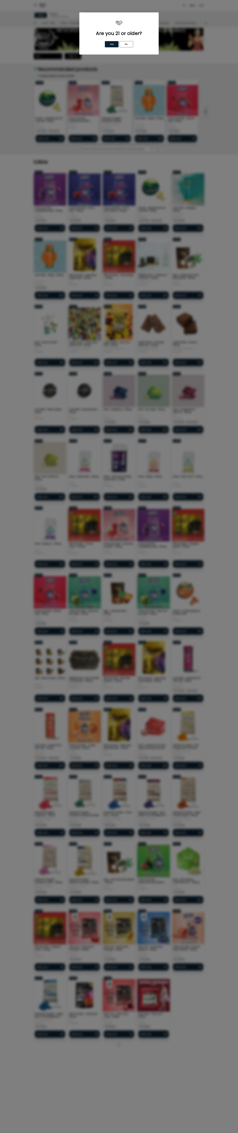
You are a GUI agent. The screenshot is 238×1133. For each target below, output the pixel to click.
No (126, 44)
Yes (112, 44)
